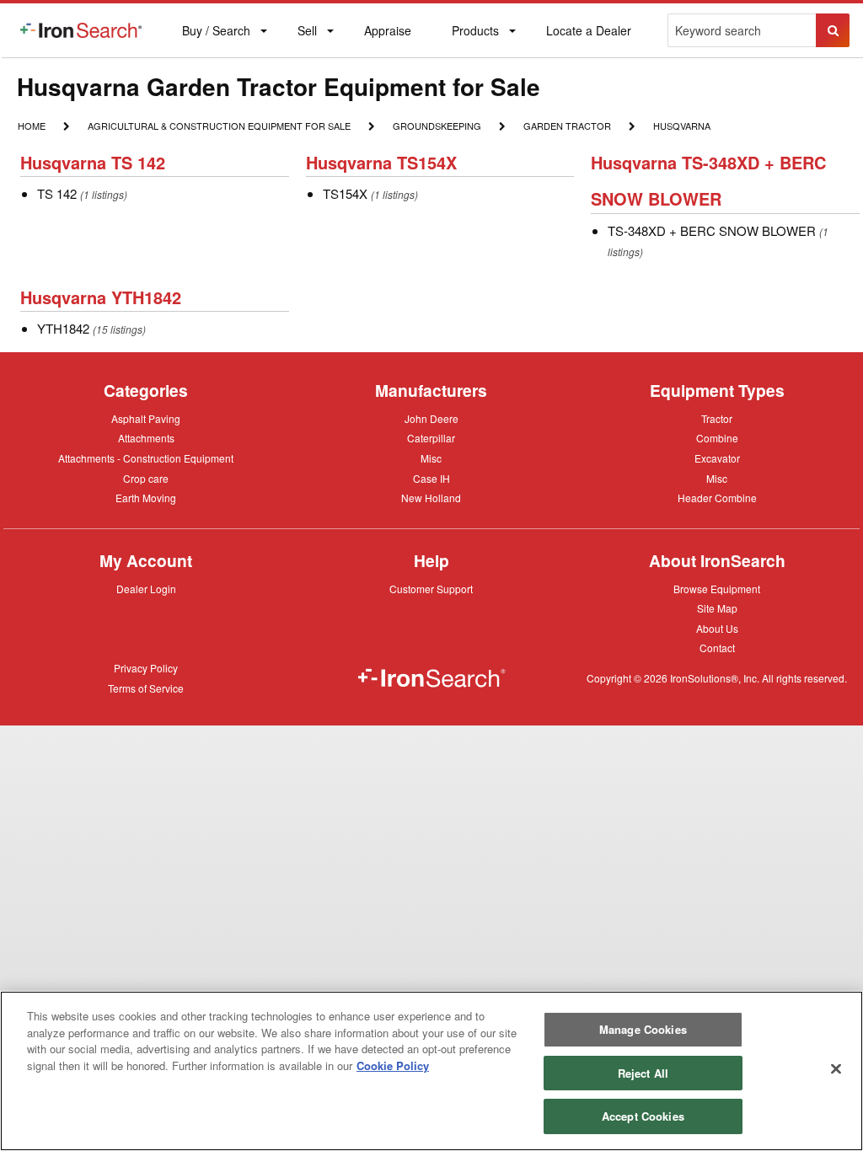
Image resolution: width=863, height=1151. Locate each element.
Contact (717, 647)
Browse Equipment (716, 590)
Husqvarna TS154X (381, 162)
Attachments (146, 437)
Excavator (717, 457)
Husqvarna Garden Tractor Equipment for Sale (278, 86)
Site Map (717, 609)
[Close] (836, 1069)
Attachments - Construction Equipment (145, 459)
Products (475, 34)
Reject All (643, 1073)
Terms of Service (146, 689)
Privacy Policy (146, 669)
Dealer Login (146, 590)
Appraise (387, 34)
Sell (307, 34)
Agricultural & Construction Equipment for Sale (219, 127)
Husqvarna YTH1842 (100, 297)
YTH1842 (63, 328)
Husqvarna (681, 125)
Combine (717, 437)
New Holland (431, 499)
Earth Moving (145, 499)
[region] (431, 1071)
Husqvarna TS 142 (92, 162)
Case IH (431, 479)
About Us (717, 629)
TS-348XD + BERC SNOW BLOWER (712, 230)
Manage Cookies (643, 1029)
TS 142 (57, 193)
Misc (431, 457)
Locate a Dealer (588, 39)
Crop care (146, 479)
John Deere (431, 419)
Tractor (716, 418)
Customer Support (431, 590)
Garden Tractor (567, 127)
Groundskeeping (436, 125)
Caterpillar (431, 437)
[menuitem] (81, 30)
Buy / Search (215, 39)
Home (31, 125)
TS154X (345, 193)
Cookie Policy (392, 1065)
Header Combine (717, 499)
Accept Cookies (643, 1116)
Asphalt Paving (145, 419)
